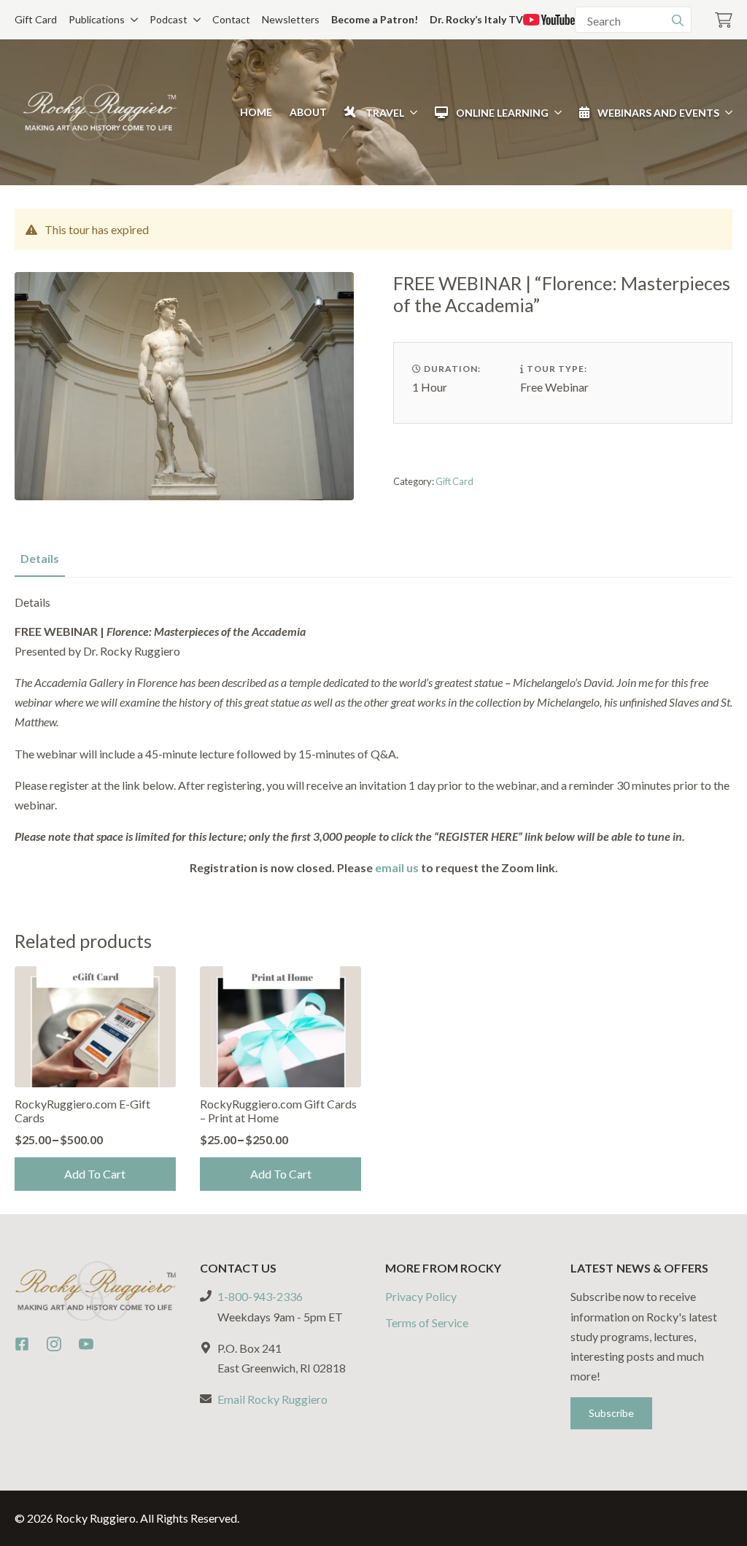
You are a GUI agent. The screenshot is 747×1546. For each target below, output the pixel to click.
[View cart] (723, 20)
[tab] (40, 558)
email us (397, 867)
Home (256, 112)
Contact (231, 19)
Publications (97, 19)
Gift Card (36, 19)
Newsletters (291, 19)
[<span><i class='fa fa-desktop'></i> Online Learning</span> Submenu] (555, 112)
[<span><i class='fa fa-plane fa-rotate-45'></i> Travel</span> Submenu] (410, 112)
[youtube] (86, 1344)
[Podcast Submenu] (194, 19)
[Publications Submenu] (131, 19)
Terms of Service (426, 1322)
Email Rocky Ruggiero (272, 1399)
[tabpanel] (373, 736)
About (308, 112)
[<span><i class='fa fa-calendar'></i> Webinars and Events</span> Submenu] (725, 112)
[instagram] (54, 1344)
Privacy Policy (421, 1296)
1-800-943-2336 (260, 1296)
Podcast (168, 19)
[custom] (22, 1344)
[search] (678, 20)
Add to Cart (94, 1174)
